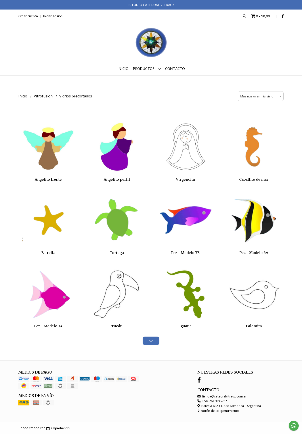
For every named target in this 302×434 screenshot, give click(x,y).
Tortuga (117, 252)
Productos (144, 68)
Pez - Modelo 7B (185, 252)
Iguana (185, 326)
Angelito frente (48, 179)
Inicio (122, 68)
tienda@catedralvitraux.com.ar (224, 396)
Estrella (48, 252)
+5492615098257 (214, 401)
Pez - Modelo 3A (48, 326)
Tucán (116, 326)
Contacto (175, 68)
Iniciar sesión (53, 16)
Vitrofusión (44, 96)
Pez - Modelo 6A (253, 252)
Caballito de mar (253, 179)
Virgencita (185, 179)
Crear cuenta (28, 16)
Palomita (254, 326)
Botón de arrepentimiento (219, 411)
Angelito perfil (117, 179)
